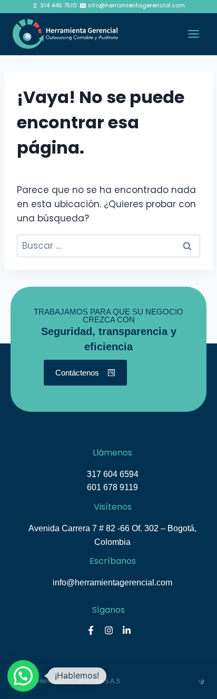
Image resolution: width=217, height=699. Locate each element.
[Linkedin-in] (126, 631)
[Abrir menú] (193, 34)
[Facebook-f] (91, 631)
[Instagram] (108, 631)
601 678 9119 (112, 487)
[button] (23, 676)
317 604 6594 (113, 474)
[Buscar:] (108, 245)
